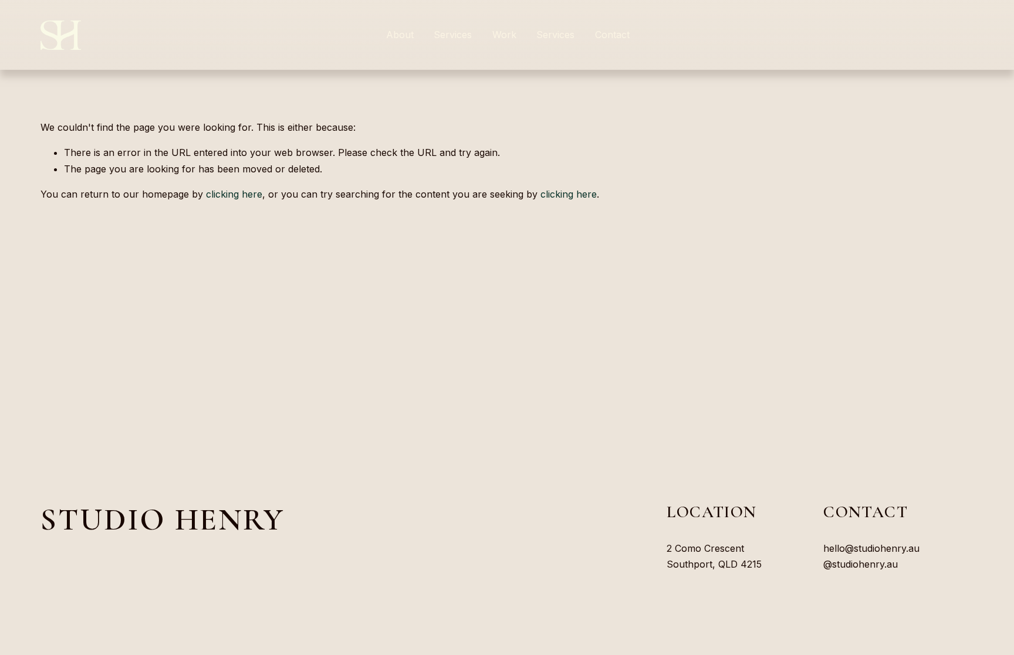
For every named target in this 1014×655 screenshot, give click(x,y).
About (400, 34)
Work (504, 34)
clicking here (234, 194)
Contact (612, 34)
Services (555, 34)
